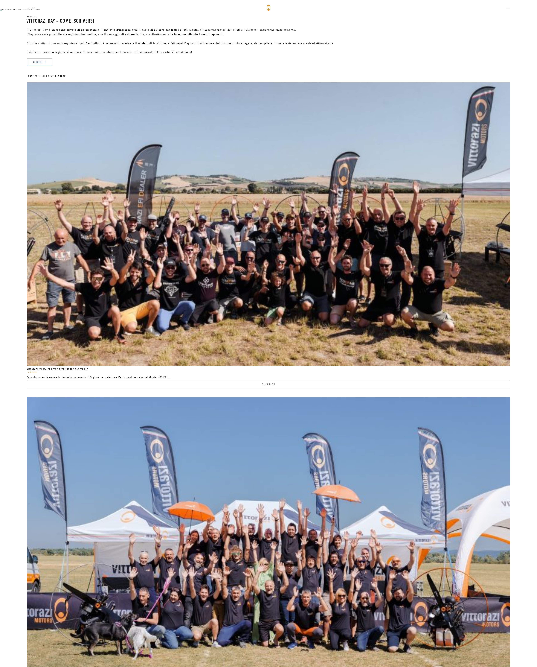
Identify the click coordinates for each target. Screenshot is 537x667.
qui (82, 43)
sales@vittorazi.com (320, 43)
